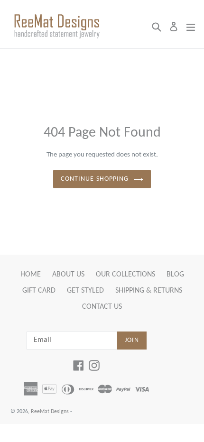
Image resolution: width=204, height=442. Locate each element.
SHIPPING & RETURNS (148, 291)
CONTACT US (102, 307)
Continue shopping (95, 179)
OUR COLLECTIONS (125, 274)
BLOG (175, 274)
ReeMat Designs (50, 411)
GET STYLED (85, 291)
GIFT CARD (39, 291)
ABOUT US (68, 274)
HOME (30, 274)
